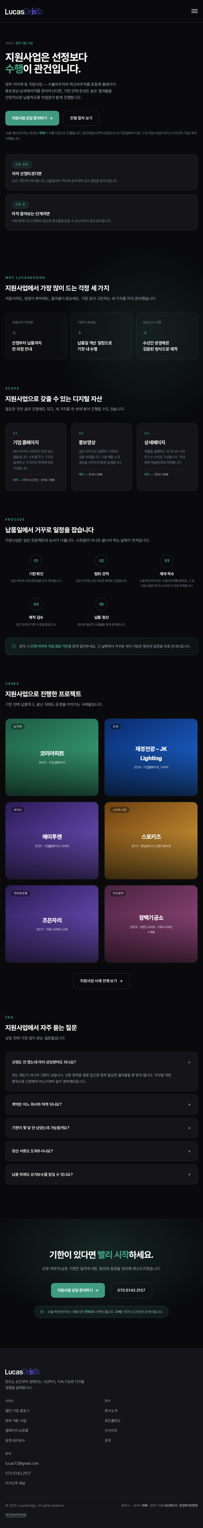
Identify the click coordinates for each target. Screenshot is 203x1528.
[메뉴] (194, 11)
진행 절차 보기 (81, 118)
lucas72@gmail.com (22, 1463)
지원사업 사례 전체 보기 (101, 981)
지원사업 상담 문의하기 (32, 118)
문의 (108, 1440)
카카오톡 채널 (15, 1483)
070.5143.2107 (131, 1290)
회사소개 (111, 1411)
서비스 (9, 43)
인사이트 (111, 1430)
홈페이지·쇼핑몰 (16, 1430)
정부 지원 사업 (15, 1421)
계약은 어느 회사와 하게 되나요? (101, 1104)
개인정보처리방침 (15, 1515)
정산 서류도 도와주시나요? (101, 1151)
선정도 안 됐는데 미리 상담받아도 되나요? (102, 1062)
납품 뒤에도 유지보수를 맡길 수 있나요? (101, 1174)
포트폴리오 (112, 1421)
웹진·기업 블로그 (17, 1411)
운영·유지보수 (15, 1440)
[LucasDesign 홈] (24, 11)
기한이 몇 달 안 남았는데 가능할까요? (101, 1128)
